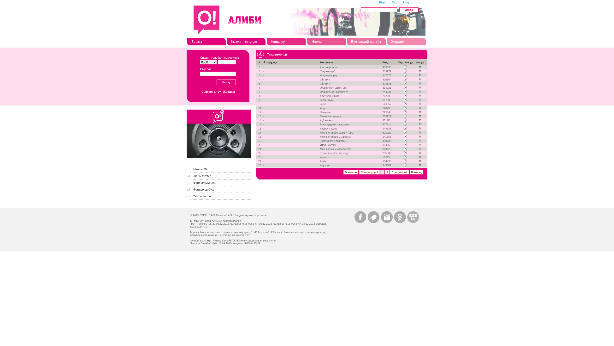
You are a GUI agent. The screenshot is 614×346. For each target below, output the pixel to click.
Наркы (317, 41)
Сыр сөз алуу (211, 91)
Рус (394, 2)
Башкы (196, 41)
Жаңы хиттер (202, 176)
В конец (416, 172)
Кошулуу (278, 41)
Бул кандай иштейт (366, 41)
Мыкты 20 (200, 169)
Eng (406, 2)
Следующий (399, 172)
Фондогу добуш (203, 189)
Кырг (382, 2)
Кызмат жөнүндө (244, 41)
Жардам (397, 41)
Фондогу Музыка (204, 183)
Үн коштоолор (203, 196)
